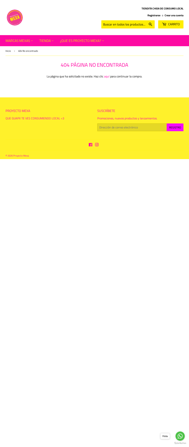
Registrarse (153, 15)
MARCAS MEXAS (18, 40)
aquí (106, 76)
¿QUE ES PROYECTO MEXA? (81, 40)
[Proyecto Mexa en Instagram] (97, 145)
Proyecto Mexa (21, 155)
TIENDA (45, 40)
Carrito (173, 24)
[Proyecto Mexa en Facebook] (90, 145)
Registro (175, 127)
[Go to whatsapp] (180, 436)
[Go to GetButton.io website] (180, 443)
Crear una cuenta (174, 15)
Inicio (8, 51)
